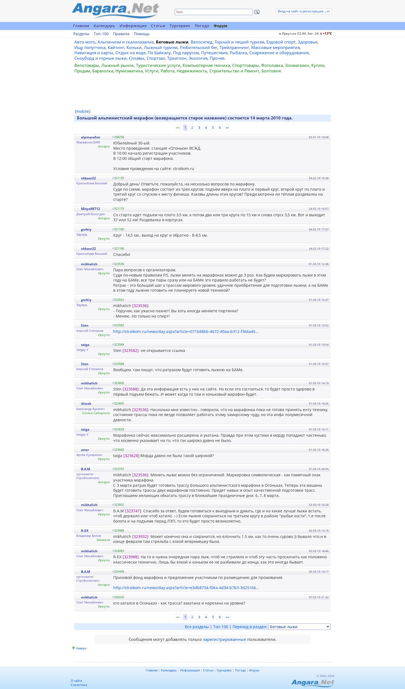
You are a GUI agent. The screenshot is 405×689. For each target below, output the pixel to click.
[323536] (140, 305)
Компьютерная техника (206, 65)
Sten (84, 325)
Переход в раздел (249, 626)
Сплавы (136, 58)
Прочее (217, 58)
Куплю (317, 65)
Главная (81, 25)
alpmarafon (90, 137)
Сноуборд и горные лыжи (100, 58)
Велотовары (86, 65)
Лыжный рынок (117, 65)
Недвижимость (192, 70)
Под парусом (186, 52)
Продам (82, 70)
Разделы (81, 33)
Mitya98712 (90, 208)
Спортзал (156, 58)
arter (85, 449)
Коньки (134, 47)
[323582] (131, 350)
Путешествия (214, 52)
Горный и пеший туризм (239, 42)
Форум (220, 25)
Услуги (151, 70)
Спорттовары (245, 65)
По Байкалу (159, 52)
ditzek (86, 403)
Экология (198, 58)
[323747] (133, 510)
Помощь (142, 33)
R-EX (84, 530)
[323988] (131, 556)
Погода (202, 25)
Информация (133, 25)
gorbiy (86, 229)
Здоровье (307, 42)
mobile (82, 111)
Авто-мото (84, 42)
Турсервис (180, 25)
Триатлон (177, 58)
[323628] (131, 455)
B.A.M (85, 469)
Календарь (104, 25)
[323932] (140, 536)
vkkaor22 (88, 178)
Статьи (158, 25)
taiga (85, 344)
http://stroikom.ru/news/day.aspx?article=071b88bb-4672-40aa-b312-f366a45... (186, 331)
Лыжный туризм (160, 47)
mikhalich (89, 264)
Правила (121, 33)
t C (326, 33)
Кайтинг (116, 47)
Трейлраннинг (234, 47)
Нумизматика (129, 70)
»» (227, 127)
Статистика (79, 685)
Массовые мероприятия (275, 47)
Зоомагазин (297, 65)
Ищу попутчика (90, 47)
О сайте (76, 681)
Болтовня (271, 70)
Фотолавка (272, 65)
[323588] (131, 389)
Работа (167, 70)
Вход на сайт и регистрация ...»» (304, 11)
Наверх (81, 648)
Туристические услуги (158, 65)
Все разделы (197, 626)
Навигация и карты (93, 52)
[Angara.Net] (115, 10)
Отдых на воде (130, 52)
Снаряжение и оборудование (279, 52)
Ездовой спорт (281, 42)
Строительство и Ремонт (234, 70)
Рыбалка (238, 52)
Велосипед (201, 42)
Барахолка (102, 70)
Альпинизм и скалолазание (126, 42)
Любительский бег (198, 47)
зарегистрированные (224, 639)
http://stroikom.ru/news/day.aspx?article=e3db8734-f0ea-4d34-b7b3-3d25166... (186, 587)
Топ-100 (101, 33)
